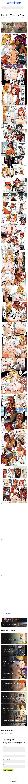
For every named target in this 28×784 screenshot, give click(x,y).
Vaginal (9, 613)
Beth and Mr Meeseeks (14, 638)
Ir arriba (14, 781)
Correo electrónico (7, 759)
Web (3, 764)
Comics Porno (22, 17)
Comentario (5, 746)
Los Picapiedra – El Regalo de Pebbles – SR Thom (14, 685)
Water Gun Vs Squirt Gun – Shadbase (14, 697)
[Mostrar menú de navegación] (26, 8)
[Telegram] (14, 27)
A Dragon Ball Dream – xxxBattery (14, 720)
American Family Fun (14, 709)
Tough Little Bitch (14, 650)
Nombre (4, 754)
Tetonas (5, 613)
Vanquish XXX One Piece (14, 673)
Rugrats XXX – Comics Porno (14, 662)
